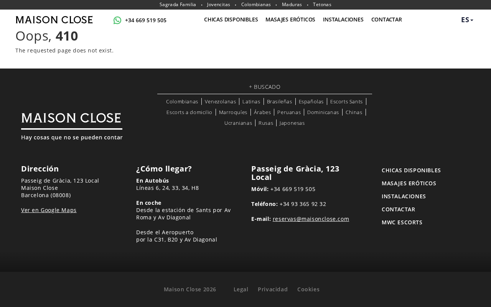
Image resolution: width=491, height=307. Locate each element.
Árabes (262, 112)
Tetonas (322, 5)
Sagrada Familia (178, 5)
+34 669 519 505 (145, 20)
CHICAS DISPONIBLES (231, 19)
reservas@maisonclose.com (311, 218)
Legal (241, 289)
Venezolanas (220, 101)
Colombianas (256, 5)
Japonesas (292, 122)
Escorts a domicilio (189, 112)
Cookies (308, 289)
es (465, 19)
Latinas (251, 101)
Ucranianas (238, 122)
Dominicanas (323, 112)
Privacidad (273, 289)
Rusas (266, 122)
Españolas (311, 101)
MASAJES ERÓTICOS (290, 19)
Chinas (354, 112)
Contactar (386, 19)
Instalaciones (343, 19)
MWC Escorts (402, 222)
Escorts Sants (346, 101)
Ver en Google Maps (49, 210)
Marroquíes (233, 112)
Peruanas (289, 112)
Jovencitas (218, 5)
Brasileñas (279, 101)
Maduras (292, 5)
